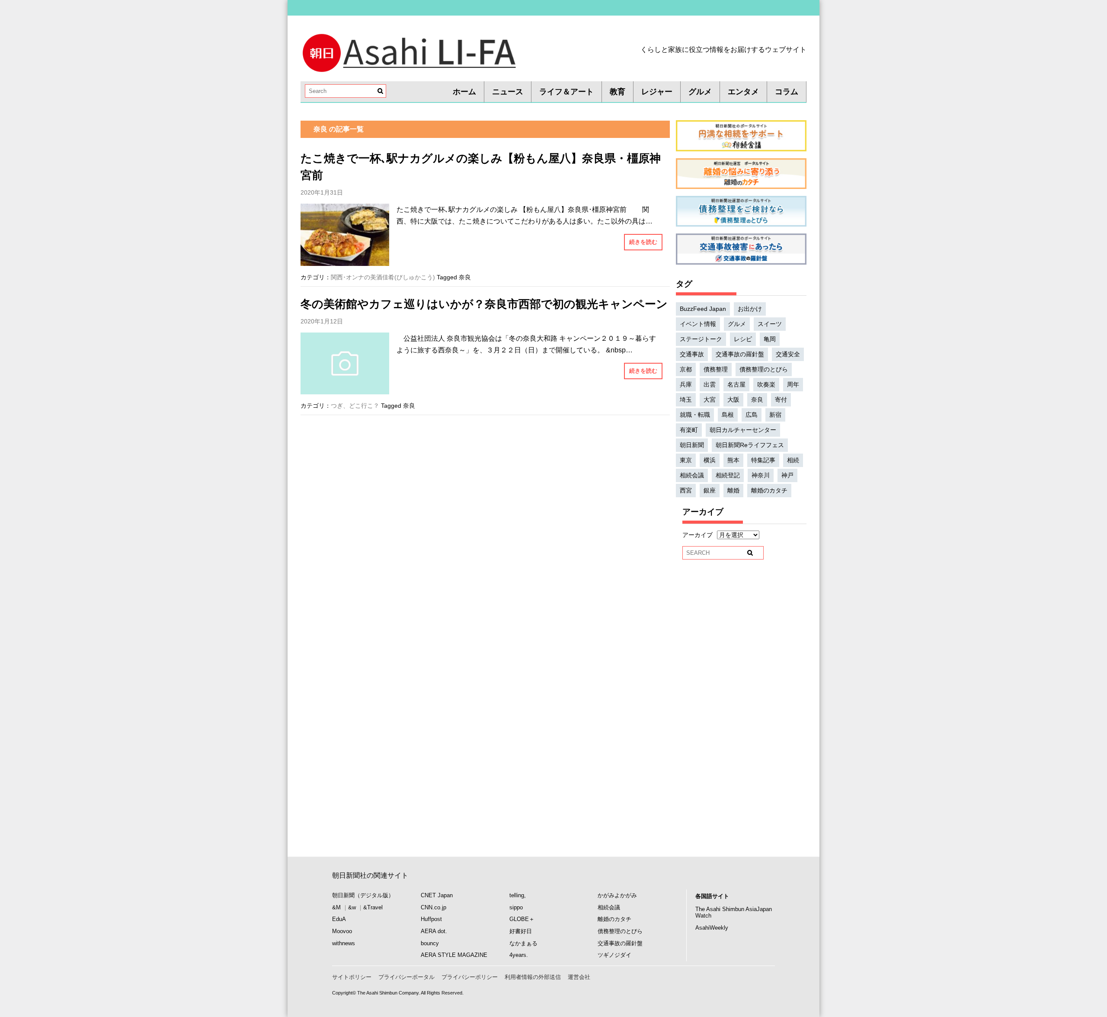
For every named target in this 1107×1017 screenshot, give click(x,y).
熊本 (733, 460)
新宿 (775, 414)
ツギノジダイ (614, 955)
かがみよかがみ (617, 895)
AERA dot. (434, 931)
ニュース (507, 91)
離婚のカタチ (769, 490)
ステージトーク (701, 339)
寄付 (781, 399)
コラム (786, 91)
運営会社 (579, 977)
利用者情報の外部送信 (533, 977)
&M (336, 907)
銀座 (710, 490)
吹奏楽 (766, 384)
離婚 (733, 490)
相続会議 (692, 475)
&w (352, 907)
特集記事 (763, 460)
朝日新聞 (692, 444)
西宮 (686, 490)
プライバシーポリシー (470, 977)
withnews (343, 943)
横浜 (710, 460)
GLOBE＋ (521, 919)
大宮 (710, 399)
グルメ (700, 91)
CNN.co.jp (433, 907)
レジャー (656, 91)
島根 (728, 414)
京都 (686, 369)
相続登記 (728, 475)
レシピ (743, 339)
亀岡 (770, 339)
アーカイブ (697, 534)
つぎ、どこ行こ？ (355, 405)
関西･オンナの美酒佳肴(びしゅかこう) (383, 277)
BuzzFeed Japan (703, 308)
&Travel (373, 907)
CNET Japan (437, 895)
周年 (793, 384)
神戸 (787, 475)
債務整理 (716, 369)
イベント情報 (698, 323)
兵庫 (686, 384)
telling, (517, 895)
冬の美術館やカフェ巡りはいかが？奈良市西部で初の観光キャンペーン (484, 303)
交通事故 (692, 354)
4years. (518, 955)
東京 (686, 460)
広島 (751, 414)
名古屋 (736, 384)
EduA (339, 919)
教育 (617, 91)
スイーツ (770, 323)
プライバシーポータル (406, 977)
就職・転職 (695, 414)
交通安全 (788, 354)
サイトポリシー (351, 977)
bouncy (430, 943)
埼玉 (686, 399)
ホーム (464, 91)
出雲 (710, 384)
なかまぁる (523, 943)
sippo (516, 907)
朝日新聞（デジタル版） (363, 895)
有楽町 (689, 429)
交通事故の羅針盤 (740, 354)
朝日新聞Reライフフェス (750, 444)
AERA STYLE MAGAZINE (454, 955)
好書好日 (520, 931)
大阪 (733, 399)
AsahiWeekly (711, 927)
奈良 (465, 277)
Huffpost (431, 919)
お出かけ (750, 308)
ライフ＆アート (566, 91)
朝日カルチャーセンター (743, 429)
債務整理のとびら (763, 369)
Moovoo (342, 931)
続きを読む (643, 242)
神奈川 (761, 475)
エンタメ (743, 91)
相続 (793, 460)
